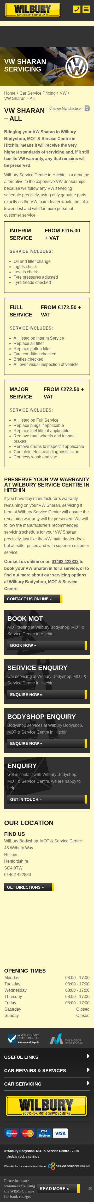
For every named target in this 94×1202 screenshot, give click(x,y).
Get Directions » (25, 887)
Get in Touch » (26, 799)
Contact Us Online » (29, 599)
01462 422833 (65, 561)
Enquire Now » (26, 694)
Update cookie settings (23, 1156)
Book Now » (23, 645)
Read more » (54, 1188)
